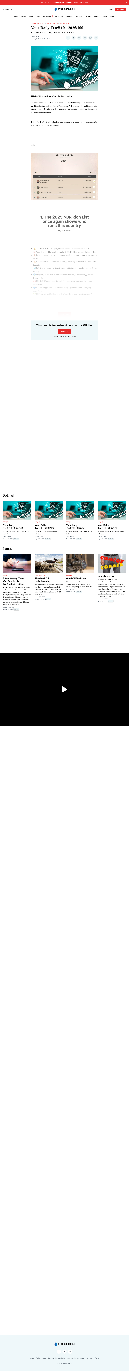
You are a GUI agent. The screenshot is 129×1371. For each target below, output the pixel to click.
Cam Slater (35, 36)
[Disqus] (64, 398)
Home (16, 16)
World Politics (52, 23)
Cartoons (47, 16)
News (31, 16)
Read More (64, 315)
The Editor (70, 589)
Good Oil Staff (8, 607)
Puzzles (70, 16)
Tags (38, 16)
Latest (23, 16)
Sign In (111, 9)
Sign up (31, 1358)
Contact (97, 16)
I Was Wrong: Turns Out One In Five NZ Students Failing (13, 581)
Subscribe (120, 9)
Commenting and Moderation (77, 1358)
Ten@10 (33, 23)
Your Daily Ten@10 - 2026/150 (107, 526)
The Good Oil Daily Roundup (42, 579)
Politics (41, 23)
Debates (69, 575)
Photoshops (58, 16)
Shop (105, 16)
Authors (79, 16)
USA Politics (64, 23)
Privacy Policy (60, 1358)
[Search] (11, 9)
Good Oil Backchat (76, 578)
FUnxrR (97, 1358)
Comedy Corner (106, 576)
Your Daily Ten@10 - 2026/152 (44, 526)
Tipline (88, 16)
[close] (126, 2)
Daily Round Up (40, 575)
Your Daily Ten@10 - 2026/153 (13, 526)
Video (5, 575)
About (112, 16)
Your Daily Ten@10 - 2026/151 (76, 526)
